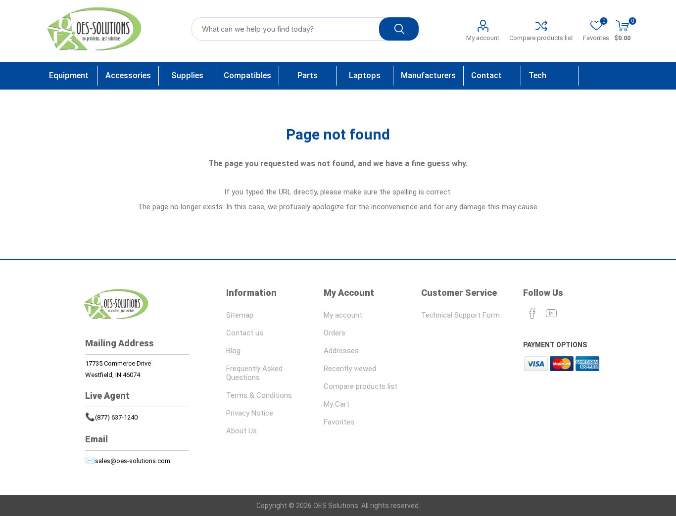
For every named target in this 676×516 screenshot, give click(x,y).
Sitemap (239, 315)
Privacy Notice (249, 413)
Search (399, 29)
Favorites (339, 422)
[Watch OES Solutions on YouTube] (551, 313)
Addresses (341, 350)
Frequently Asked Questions (254, 373)
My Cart (336, 404)
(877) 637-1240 (116, 417)
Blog (233, 350)
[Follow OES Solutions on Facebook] (532, 313)
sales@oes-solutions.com (132, 461)
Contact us (244, 332)
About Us (241, 430)
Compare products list (541, 38)
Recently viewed (350, 368)
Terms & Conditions (259, 395)
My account (482, 38)
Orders (334, 332)
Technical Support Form (460, 315)
